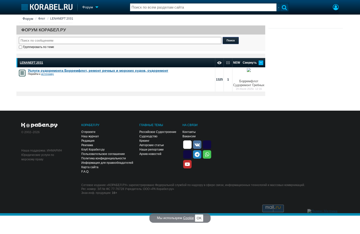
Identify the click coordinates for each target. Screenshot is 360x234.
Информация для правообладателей (107, 162)
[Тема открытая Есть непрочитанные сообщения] (22, 73)
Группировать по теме (38, 47)
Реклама (87, 145)
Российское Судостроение (157, 132)
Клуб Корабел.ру (93, 149)
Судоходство (148, 136)
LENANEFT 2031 (61, 18)
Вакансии (189, 136)
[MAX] (187, 154)
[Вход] (336, 8)
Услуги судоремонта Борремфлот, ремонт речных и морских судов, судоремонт (98, 70)
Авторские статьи (151, 145)
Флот (41, 18)
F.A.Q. (85, 171)
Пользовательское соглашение (103, 154)
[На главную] (46, 7)
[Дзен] (187, 144)
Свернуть (252, 62)
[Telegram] (197, 154)
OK (199, 218)
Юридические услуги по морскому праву (37, 157)
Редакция (88, 140)
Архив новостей (150, 154)
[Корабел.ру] (39, 125)
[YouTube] (187, 163)
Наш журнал (90, 136)
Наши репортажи (151, 149)
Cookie (188, 218)
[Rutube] (207, 144)
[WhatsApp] (207, 154)
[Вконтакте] (197, 144)
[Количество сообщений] (228, 62)
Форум (28, 19)
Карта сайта (89, 167)
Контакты (189, 132)
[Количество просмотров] (219, 62)
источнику (47, 73)
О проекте (88, 132)
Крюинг (144, 140)
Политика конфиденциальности (103, 158)
